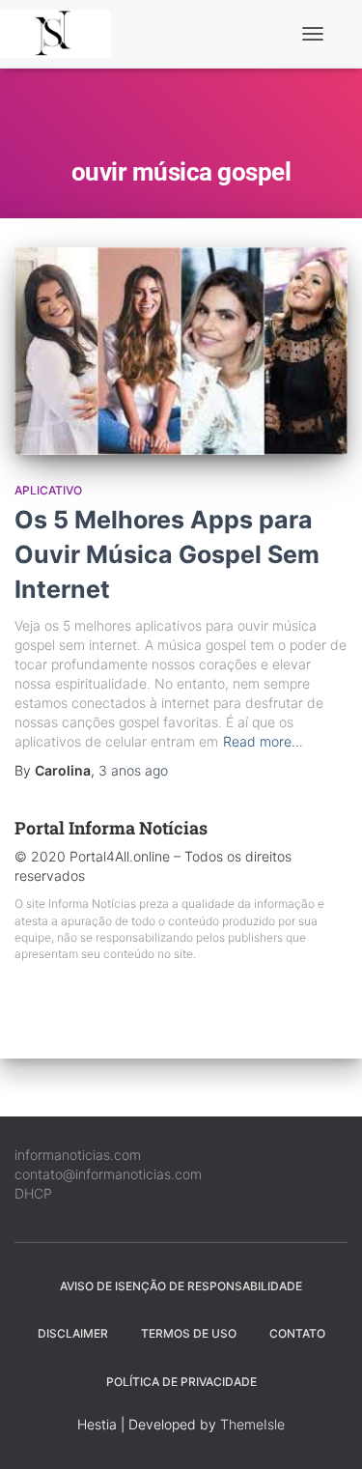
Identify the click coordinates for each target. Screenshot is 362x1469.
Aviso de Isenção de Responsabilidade (181, 1286)
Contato (297, 1333)
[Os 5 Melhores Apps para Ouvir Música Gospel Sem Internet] (181, 351)
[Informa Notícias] (62, 34)
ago (133, 770)
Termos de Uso (189, 1333)
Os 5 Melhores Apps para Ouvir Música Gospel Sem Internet (167, 554)
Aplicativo (48, 490)
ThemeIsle (252, 1424)
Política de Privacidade (181, 1381)
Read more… (263, 741)
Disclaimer (73, 1333)
